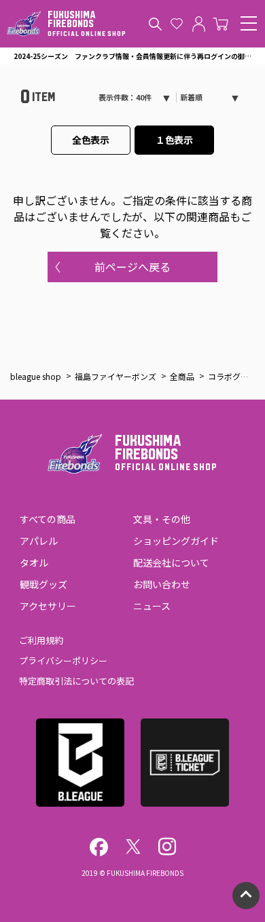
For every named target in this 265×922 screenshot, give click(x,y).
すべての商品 (47, 519)
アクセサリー (48, 606)
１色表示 (175, 140)
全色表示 (91, 140)
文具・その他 (161, 519)
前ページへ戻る (132, 266)
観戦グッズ (43, 584)
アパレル (39, 541)
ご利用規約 (41, 640)
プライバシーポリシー (63, 660)
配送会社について (171, 562)
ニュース (152, 606)
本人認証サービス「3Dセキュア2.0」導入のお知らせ (132, 56)
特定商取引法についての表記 (76, 680)
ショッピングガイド (176, 541)
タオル (34, 562)
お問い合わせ (161, 584)
